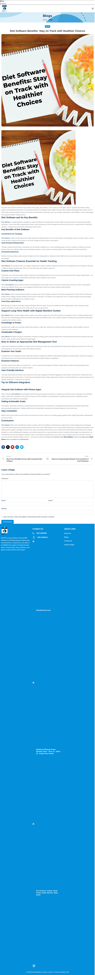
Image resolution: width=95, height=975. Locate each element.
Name (3, 500)
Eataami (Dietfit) (36, 972)
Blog (50, 20)
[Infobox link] (47, 533)
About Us (67, 533)
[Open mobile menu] (93, 8)
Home (45, 20)
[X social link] (8, 447)
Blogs (66, 537)
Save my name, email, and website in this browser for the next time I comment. (29, 517)
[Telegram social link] (22, 447)
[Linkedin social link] (17, 447)
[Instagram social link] (34, 965)
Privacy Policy (69, 544)
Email (50, 500)
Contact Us (68, 541)
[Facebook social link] (3, 447)
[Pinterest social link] (12, 447)
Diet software (5, 222)
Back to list (47, 459)
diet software (9, 285)
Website (4, 508)
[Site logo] (4, 8)
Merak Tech (65, 972)
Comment (5, 478)
